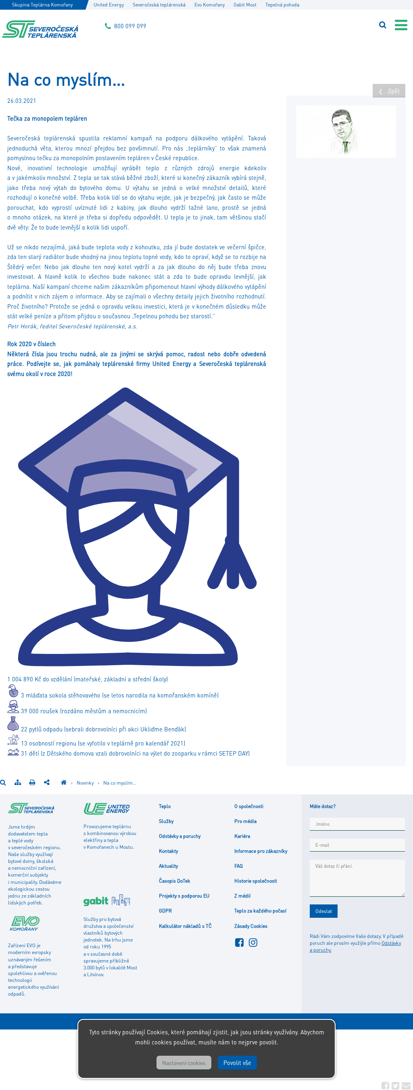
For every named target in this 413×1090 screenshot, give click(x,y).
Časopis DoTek (174, 880)
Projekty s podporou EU (184, 895)
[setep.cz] (64, 782)
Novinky (86, 782)
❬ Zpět (389, 90)
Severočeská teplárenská (159, 5)
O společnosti (248, 806)
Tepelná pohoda (282, 5)
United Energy (109, 5)
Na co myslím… (119, 782)
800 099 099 (130, 25)
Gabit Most (245, 5)
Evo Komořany (209, 5)
